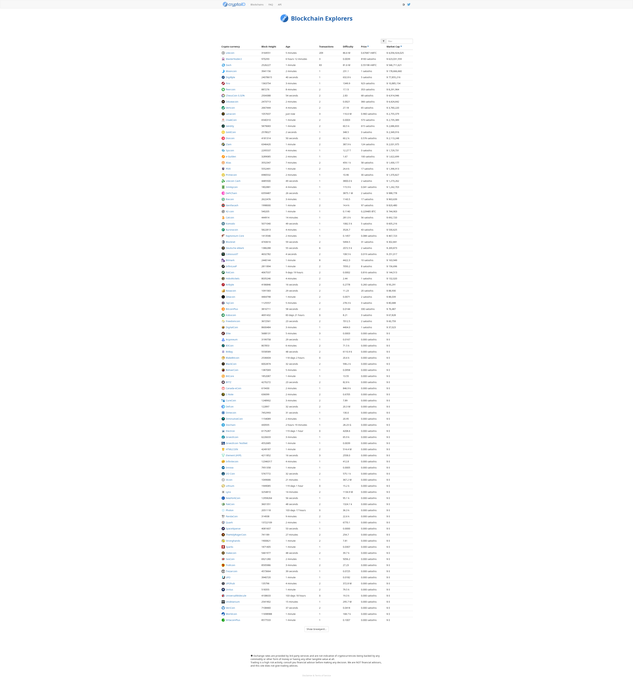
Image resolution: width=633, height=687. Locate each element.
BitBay (229, 351)
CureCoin (231, 400)
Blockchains (257, 4)
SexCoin (230, 559)
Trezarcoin (231, 571)
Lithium (230, 485)
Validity (230, 126)
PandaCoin (232, 516)
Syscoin (230, 150)
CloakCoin (231, 119)
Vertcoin (230, 107)
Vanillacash (232, 205)
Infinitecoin (232, 461)
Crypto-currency (230, 46)
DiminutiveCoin (234, 418)
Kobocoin (231, 315)
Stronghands (233, 540)
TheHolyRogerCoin (236, 534)
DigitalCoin (232, 327)
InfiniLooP (231, 266)
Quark (229, 522)
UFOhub (230, 583)
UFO (228, 577)
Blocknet (230, 241)
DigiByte (230, 77)
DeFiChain (231, 193)
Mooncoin (231, 71)
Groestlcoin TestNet (236, 443)
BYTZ (228, 382)
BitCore (230, 376)
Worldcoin (231, 613)
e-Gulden (231, 156)
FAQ (271, 4)
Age (288, 46)
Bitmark (230, 260)
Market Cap (393, 46)
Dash (228, 65)
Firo (228, 83)
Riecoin (230, 199)
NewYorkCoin (233, 498)
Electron (230, 431)
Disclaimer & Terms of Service (316, 675)
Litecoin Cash (233, 180)
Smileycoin (232, 187)
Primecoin (231, 174)
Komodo (230, 223)
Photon (230, 510)
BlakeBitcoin (232, 357)
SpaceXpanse (233, 528)
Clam (228, 144)
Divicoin (230, 138)
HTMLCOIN (232, 449)
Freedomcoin (233, 321)
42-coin (230, 211)
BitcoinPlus (232, 309)
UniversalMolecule (236, 595)
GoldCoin (231, 132)
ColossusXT (232, 254)
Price (364, 46)
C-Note (229, 394)
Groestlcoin (232, 437)
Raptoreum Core (235, 235)
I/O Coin (230, 473)
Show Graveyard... (317, 629)
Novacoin (231, 290)
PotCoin (230, 272)
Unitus (229, 589)
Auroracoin (232, 229)
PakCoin (230, 504)
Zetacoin (230, 296)
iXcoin (229, 479)
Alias (228, 162)
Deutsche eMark (235, 248)
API (280, 4)
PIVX (228, 168)
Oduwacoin (232, 101)
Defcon (230, 406)
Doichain (231, 424)
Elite (228, 333)
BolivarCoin (232, 370)
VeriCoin (230, 607)
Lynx (228, 491)
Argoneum (232, 339)
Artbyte (230, 284)
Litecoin (230, 52)
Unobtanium (233, 601)
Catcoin (230, 217)
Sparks (229, 546)
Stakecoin (231, 552)
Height (268, 46)
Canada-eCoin (233, 388)
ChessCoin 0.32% (235, 95)
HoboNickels (233, 278)
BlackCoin (231, 363)
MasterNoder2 (234, 58)
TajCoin (230, 302)
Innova (229, 467)
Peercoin (230, 89)
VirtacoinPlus (233, 620)
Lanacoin (231, 113)
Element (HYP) (233, 455)
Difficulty (348, 46)
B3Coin (230, 345)
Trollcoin (230, 565)
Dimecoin (231, 412)
